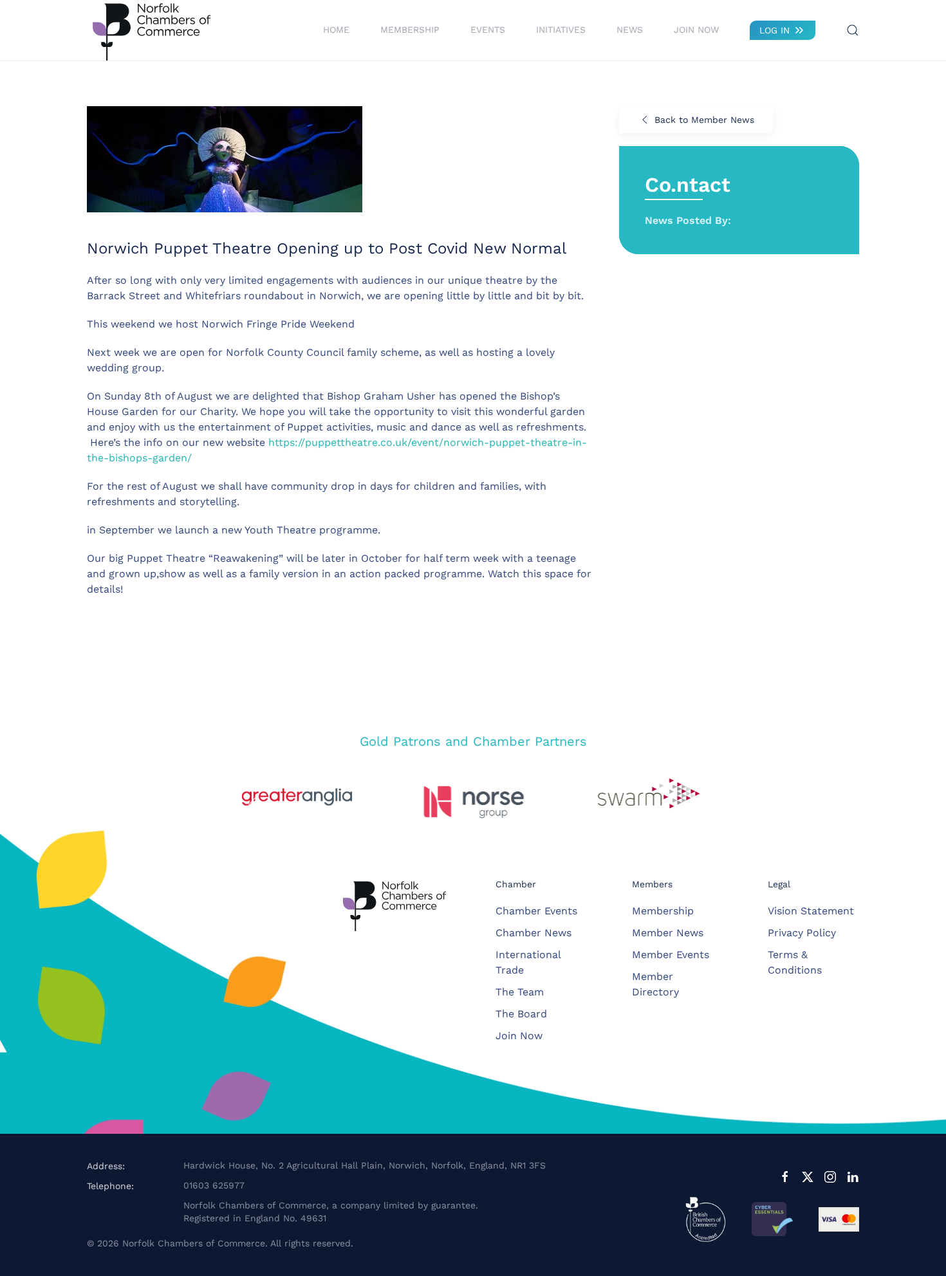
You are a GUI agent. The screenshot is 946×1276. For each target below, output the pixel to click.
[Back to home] (151, 30)
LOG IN (774, 30)
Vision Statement (811, 911)
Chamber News (533, 933)
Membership (663, 911)
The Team (520, 992)
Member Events (670, 954)
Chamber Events (536, 911)
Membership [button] (410, 29)
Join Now (696, 29)
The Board (521, 1014)
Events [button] (487, 29)
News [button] (630, 29)
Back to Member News (704, 120)
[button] (852, 30)
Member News (667, 933)
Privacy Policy (802, 933)
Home (336, 29)
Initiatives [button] (561, 29)
